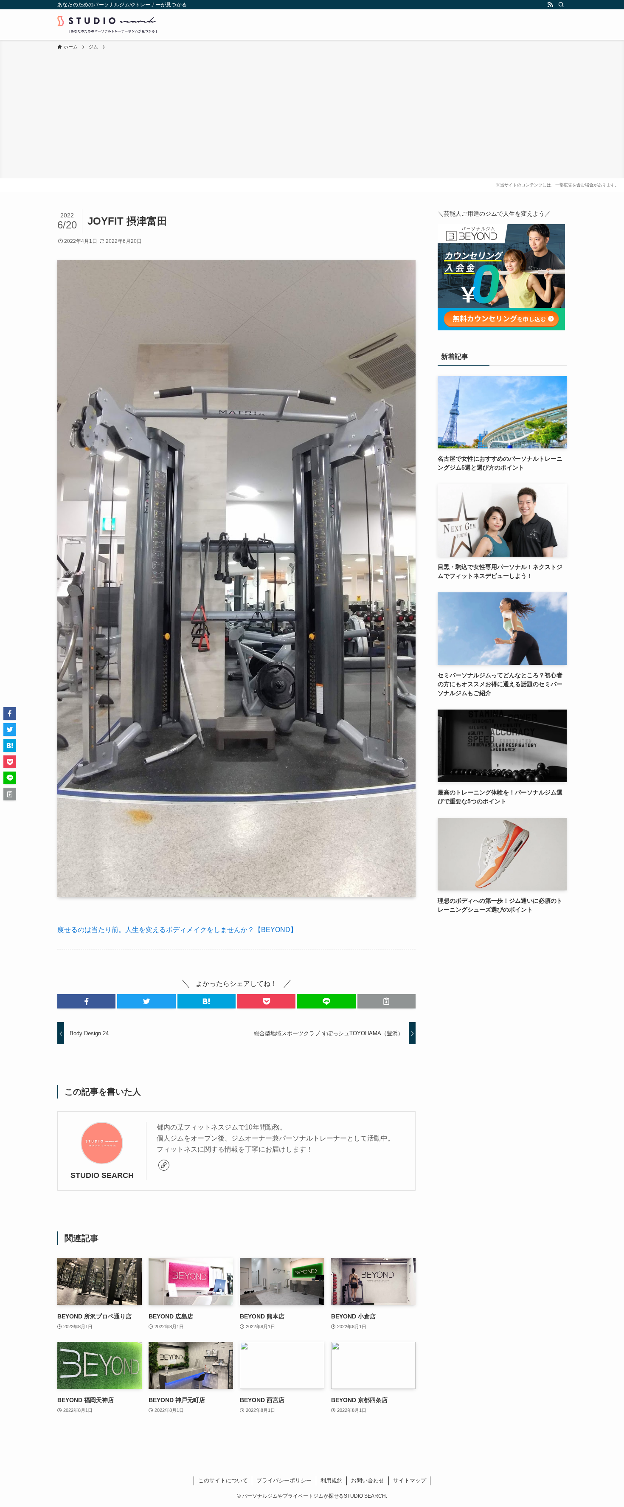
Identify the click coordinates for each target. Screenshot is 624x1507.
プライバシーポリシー (284, 1480)
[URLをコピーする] (386, 1001)
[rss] (550, 4)
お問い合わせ (367, 1480)
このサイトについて (223, 1480)
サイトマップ (409, 1480)
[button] (86, 1001)
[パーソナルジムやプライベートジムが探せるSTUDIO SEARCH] (107, 24)
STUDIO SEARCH (102, 1175)
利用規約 (331, 1480)
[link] (163, 1165)
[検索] (561, 4)
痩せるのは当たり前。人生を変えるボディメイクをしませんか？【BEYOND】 (177, 929)
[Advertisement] (312, 114)
